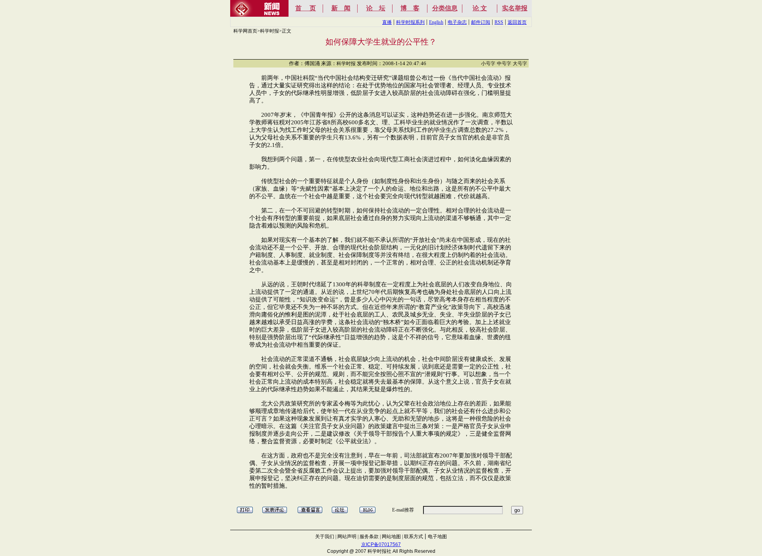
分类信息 (445, 8)
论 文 (480, 8)
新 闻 (340, 8)
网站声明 (346, 536)
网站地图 (391, 536)
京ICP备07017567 (381, 544)
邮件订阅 (480, 22)
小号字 (488, 63)
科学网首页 (245, 31)
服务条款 (369, 536)
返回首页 (517, 22)
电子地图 (437, 536)
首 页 (305, 8)
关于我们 (324, 536)
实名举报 (514, 8)
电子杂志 (457, 22)
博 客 (409, 8)
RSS (499, 22)
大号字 (520, 63)
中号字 (504, 63)
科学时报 (269, 31)
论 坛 (375, 8)
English (436, 22)
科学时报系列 (410, 22)
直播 (387, 22)
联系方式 (413, 536)
